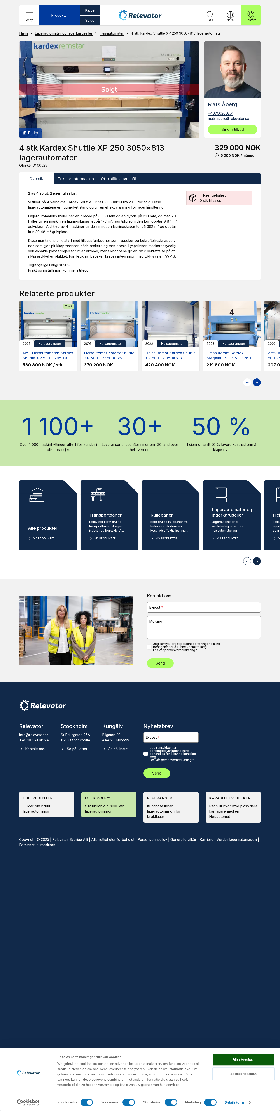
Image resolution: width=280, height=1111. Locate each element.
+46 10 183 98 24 (34, 740)
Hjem (23, 33)
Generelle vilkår (183, 839)
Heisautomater (112, 33)
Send (160, 663)
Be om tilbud (232, 129)
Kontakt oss (35, 749)
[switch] (128, 1102)
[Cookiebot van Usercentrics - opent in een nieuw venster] (28, 1102)
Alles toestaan (243, 1059)
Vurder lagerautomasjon (237, 839)
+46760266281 (220, 113)
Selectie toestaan (243, 1074)
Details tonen (235, 1102)
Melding (155, 621)
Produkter (59, 15)
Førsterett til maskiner (37, 845)
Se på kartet (77, 749)
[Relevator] (42, 705)
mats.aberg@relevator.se (228, 118)
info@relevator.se (33, 735)
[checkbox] (149, 647)
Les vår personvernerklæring (174, 649)
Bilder (33, 133)
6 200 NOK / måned (237, 155)
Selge (89, 20)
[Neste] (192, 89)
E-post (156, 607)
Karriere (206, 839)
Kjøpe (89, 10)
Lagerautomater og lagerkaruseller (64, 33)
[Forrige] (27, 89)
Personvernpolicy (152, 839)
